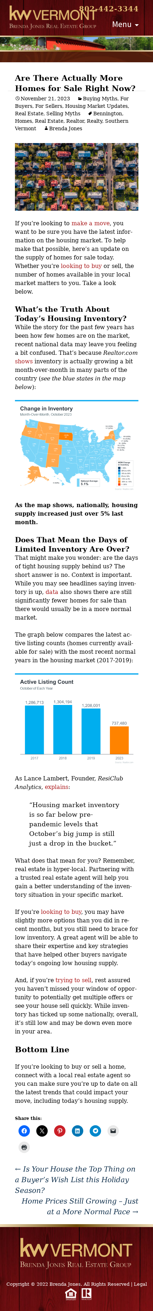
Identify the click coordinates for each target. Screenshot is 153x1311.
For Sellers (48, 106)
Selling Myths (63, 113)
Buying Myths (100, 98)
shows (24, 361)
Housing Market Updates (96, 106)
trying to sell (73, 980)
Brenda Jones (65, 128)
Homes (23, 121)
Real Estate (29, 113)
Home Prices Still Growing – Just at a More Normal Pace (80, 1206)
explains (56, 787)
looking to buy (81, 266)
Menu (122, 24)
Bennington (107, 113)
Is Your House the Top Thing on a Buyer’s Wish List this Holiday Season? (75, 1180)
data (52, 592)
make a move (91, 223)
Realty (94, 121)
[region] (76, 43)
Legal (140, 1284)
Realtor (75, 121)
